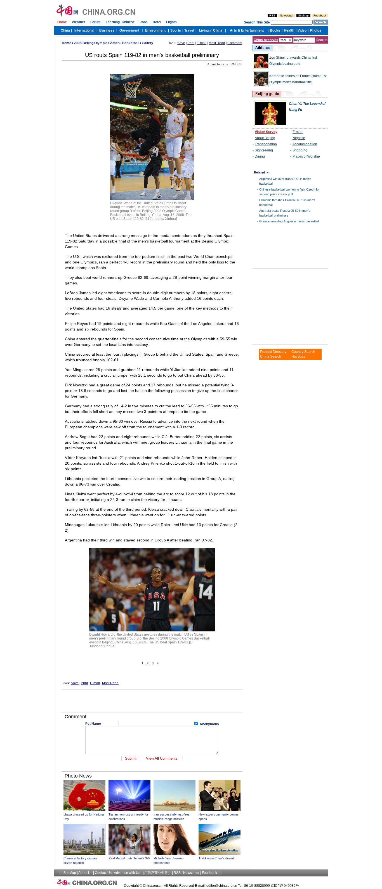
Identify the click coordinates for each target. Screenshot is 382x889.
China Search (270, 356)
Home (66, 43)
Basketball (130, 43)
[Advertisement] (152, 701)
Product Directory (273, 352)
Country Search (303, 352)
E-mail (201, 43)
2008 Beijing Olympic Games (97, 43)
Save (181, 43)
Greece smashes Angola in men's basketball (289, 221)
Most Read (217, 43)
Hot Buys (298, 356)
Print (190, 43)
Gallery (147, 43)
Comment (234, 43)
